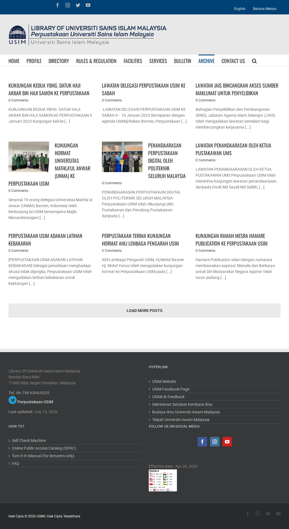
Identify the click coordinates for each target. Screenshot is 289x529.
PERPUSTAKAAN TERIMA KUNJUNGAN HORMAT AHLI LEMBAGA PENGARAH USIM (140, 239)
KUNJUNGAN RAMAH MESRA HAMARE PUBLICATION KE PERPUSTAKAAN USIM (232, 239)
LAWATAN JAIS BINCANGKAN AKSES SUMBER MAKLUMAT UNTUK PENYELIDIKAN (237, 89)
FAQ (15, 463)
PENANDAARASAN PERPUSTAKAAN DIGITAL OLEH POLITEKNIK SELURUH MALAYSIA (167, 160)
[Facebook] (202, 441)
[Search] (254, 60)
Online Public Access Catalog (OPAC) (44, 448)
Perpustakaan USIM (35, 402)
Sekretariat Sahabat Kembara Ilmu (182, 404)
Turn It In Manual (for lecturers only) (43, 456)
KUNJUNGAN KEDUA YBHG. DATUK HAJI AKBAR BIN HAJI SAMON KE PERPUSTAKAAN (48, 89)
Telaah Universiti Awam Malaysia (180, 419)
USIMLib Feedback (168, 396)
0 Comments (18, 100)
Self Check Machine (29, 440)
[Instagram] (215, 441)
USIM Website (164, 381)
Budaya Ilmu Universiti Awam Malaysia (186, 412)
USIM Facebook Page (170, 389)
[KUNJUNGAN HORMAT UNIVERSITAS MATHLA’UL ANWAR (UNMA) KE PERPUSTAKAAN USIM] (28, 157)
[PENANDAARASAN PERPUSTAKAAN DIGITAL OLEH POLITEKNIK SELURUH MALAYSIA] (122, 157)
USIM (41, 516)
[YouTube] (227, 441)
